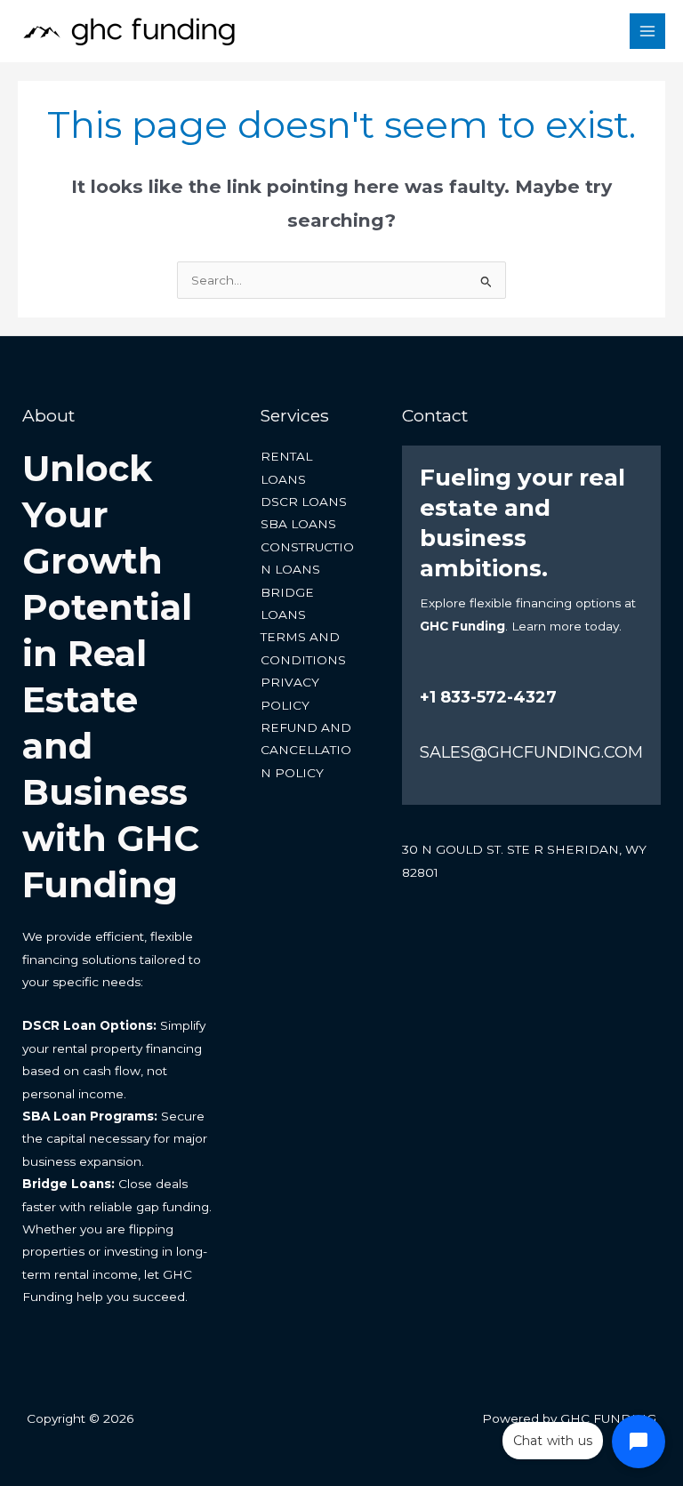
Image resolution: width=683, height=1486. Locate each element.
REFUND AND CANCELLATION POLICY (306, 750)
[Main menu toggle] (648, 31)
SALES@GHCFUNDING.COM (531, 752)
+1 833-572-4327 (488, 697)
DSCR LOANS (304, 501)
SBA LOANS (298, 524)
